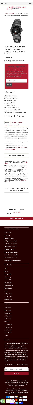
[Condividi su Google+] (20, 116)
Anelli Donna (7, 310)
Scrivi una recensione (16, 218)
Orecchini (6, 321)
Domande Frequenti (21, 380)
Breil (5, 268)
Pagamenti (20, 122)
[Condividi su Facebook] (14, 116)
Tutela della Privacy (22, 384)
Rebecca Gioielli (8, 280)
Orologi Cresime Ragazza (10, 243)
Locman (6, 271)
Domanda (16, 125)
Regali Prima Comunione (10, 257)
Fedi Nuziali (7, 235)
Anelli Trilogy (7, 232)
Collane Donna (8, 330)
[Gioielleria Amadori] (16, 8)
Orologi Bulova (8, 299)
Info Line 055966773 (11, 380)
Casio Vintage (7, 282)
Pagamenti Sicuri (9, 382)
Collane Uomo (7, 332)
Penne (6, 335)
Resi (7, 384)
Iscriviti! (9, 84)
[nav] (4, 3)
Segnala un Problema (19, 385)
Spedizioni (13, 122)
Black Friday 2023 (19, 147)
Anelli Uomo (7, 307)
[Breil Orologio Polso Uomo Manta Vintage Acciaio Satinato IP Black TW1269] (16, 31)
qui (26, 167)
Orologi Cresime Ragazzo (10, 241)
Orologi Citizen (8, 294)
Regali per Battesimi (9, 249)
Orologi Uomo (7, 313)
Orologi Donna (8, 316)
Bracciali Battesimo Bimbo (11, 252)
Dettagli (7, 122)
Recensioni (11, 385)
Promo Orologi (8, 149)
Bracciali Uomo (8, 327)
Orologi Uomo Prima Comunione (12, 260)
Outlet (25, 147)
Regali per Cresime (9, 238)
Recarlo (6, 291)
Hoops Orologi (8, 288)
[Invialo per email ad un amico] (22, 116)
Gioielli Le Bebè (8, 296)
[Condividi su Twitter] (11, 116)
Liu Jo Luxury (7, 277)
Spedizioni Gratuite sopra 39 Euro (20, 382)
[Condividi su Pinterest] (17, 116)
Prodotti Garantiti (13, 384)
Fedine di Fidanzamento (10, 246)
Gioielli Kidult (7, 274)
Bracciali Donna (8, 324)
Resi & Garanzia (9, 125)
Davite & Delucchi (8, 285)
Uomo (13, 149)
